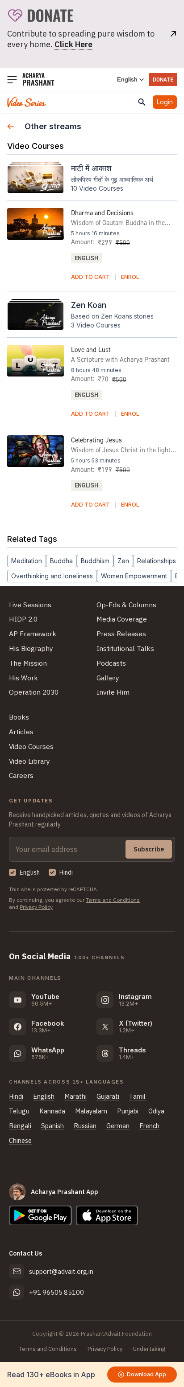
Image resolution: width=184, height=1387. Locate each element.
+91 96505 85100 (56, 1292)
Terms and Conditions (113, 899)
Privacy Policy (36, 907)
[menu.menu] (12, 79)
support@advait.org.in (61, 1271)
